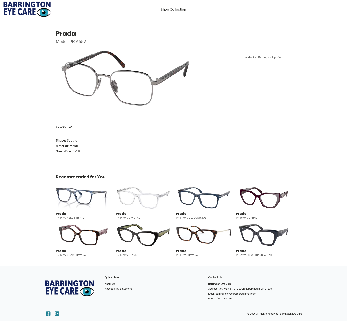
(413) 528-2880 (225, 298)
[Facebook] (48, 314)
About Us (110, 283)
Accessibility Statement (118, 288)
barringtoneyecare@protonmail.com (236, 293)
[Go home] (45, 9)
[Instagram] (57, 314)
